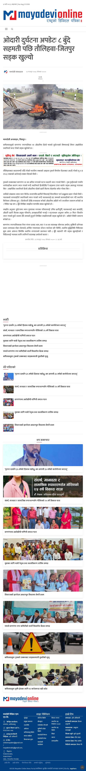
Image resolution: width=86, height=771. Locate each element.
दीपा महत (73, 737)
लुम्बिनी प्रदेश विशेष (42, 730)
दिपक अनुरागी (73, 722)
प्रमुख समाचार (28, 721)
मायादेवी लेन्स (42, 738)
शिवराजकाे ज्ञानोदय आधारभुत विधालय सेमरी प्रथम (23, 346)
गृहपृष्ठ (26, 718)
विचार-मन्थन (55, 718)
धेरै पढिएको (9, 367)
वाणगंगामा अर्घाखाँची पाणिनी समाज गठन (19, 335)
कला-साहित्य (28, 735)
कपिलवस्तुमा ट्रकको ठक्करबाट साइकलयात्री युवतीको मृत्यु (25, 356)
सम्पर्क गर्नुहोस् (38, 763)
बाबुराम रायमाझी (71, 729)
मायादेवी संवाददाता (16, 71)
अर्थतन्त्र (26, 728)
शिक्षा (53, 733)
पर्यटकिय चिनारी (43, 725)
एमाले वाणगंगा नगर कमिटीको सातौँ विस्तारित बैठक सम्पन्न (25, 351)
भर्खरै (6, 319)
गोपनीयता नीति (26, 763)
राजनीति (26, 725)
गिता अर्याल (73, 741)
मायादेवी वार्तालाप (40, 743)
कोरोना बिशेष (42, 718)
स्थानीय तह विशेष (54, 729)
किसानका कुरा (28, 739)
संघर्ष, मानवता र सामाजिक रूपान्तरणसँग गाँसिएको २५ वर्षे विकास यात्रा (31, 330)
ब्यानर (53, 737)
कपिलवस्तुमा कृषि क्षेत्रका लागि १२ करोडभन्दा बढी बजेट (26, 689)
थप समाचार (43, 440)
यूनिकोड (47, 763)
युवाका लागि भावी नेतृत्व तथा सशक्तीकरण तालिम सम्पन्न (25, 340)
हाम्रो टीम (7, 763)
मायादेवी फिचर (42, 734)
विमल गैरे (73, 744)
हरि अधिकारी (72, 718)
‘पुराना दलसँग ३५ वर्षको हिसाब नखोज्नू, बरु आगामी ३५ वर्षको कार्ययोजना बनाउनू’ (34, 325)
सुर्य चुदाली (72, 733)
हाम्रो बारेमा (16, 763)
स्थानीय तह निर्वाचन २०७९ (55, 722)
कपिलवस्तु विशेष (29, 732)
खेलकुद (40, 721)
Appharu (73, 768)
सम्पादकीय (54, 741)
